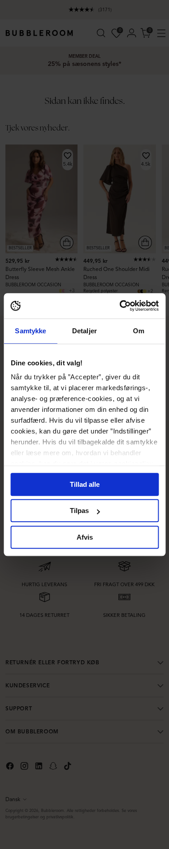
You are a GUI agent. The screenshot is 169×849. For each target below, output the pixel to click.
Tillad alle (85, 484)
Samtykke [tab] (30, 331)
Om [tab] (138, 331)
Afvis (85, 537)
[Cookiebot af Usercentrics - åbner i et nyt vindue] (120, 306)
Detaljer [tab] (84, 331)
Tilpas (79, 510)
